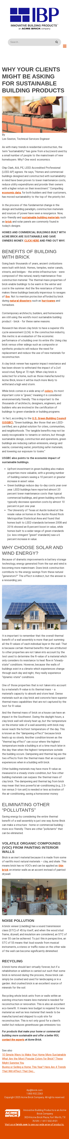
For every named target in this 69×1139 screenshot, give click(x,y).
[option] (34, 114)
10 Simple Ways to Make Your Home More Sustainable (34, 1054)
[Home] (34, 19)
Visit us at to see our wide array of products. (34, 1124)
